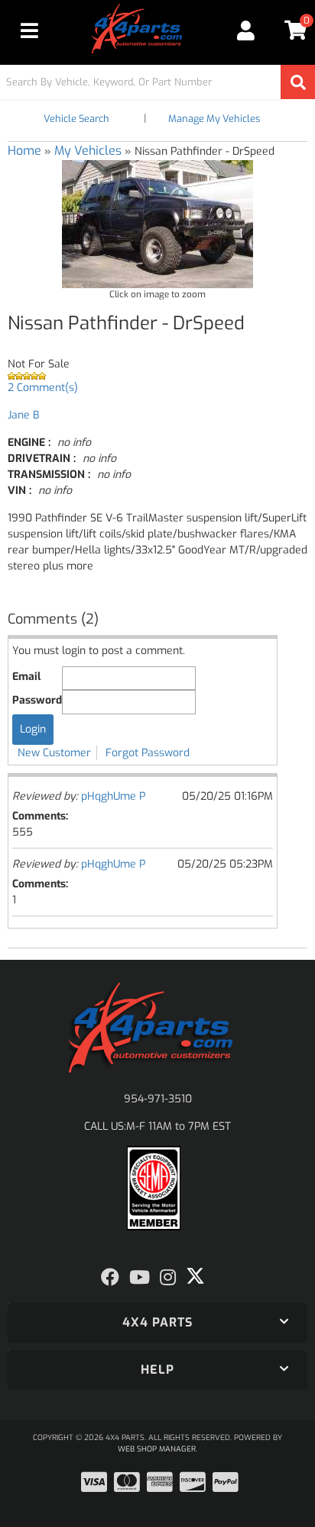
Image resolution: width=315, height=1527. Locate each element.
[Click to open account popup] (246, 30)
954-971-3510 (158, 1099)
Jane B (23, 415)
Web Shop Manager (157, 1449)
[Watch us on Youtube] (139, 1278)
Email (26, 676)
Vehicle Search (76, 118)
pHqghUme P (113, 796)
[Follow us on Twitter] (195, 1276)
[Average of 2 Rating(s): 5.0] (157, 376)
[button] (157, 82)
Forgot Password (148, 753)
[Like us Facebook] (110, 1278)
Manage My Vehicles (214, 118)
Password (37, 700)
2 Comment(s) (43, 387)
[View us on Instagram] (168, 1278)
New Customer (54, 753)
